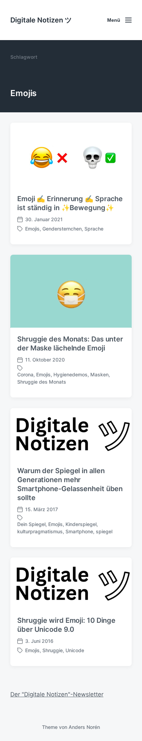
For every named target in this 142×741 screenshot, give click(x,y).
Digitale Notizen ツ (41, 20)
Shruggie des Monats (41, 382)
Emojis (32, 229)
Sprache (93, 229)
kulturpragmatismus (40, 531)
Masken (99, 374)
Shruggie (52, 650)
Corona (25, 374)
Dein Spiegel (31, 524)
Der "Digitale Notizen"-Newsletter (56, 694)
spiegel (104, 531)
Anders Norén (84, 727)
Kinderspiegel (81, 524)
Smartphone (79, 531)
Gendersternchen (62, 229)
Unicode (74, 650)
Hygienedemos (70, 374)
